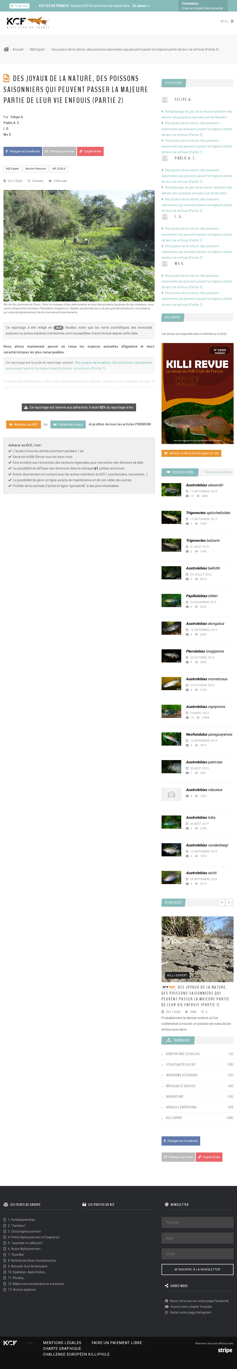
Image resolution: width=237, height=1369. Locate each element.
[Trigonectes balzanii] (171, 545)
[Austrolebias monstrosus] (171, 683)
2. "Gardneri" (16, 1226)
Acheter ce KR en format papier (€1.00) (193, 453)
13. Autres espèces (21, 1289)
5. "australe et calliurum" (25, 1243)
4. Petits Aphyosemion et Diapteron (33, 1237)
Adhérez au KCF (26, 424)
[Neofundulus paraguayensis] (171, 739)
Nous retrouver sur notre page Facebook (199, 1301)
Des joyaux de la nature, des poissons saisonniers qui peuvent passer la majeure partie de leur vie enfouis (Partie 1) (197, 146)
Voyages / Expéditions (181, 1107)
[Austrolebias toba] (171, 822)
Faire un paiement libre (117, 1343)
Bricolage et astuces (180, 1086)
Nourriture (174, 1096)
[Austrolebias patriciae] (171, 766)
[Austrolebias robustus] (171, 794)
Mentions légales (62, 1343)
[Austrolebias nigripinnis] (171, 711)
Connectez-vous (70, 424)
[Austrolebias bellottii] (171, 572)
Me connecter (214, 8)
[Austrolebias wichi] (171, 877)
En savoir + (141, 6)
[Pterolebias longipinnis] (171, 655)
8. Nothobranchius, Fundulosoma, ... (33, 1260)
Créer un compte (192, 8)
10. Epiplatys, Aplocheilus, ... (27, 1272)
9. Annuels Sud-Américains (27, 1266)
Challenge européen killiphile (76, 1354)
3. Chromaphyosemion (24, 1231)
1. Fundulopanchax (21, 1220)
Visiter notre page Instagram (190, 1312)
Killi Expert (37, 49)
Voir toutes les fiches (218, 472)
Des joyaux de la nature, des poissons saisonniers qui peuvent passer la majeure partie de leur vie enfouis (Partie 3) (197, 128)
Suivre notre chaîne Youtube (191, 1307)
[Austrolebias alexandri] (171, 489)
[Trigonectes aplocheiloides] (171, 517)
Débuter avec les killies (183, 1053)
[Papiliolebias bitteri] (171, 600)
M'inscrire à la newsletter (197, 1269)
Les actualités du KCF (181, 1064)
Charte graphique (62, 1348)
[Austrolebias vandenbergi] (171, 849)
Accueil (18, 49)
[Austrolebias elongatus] (171, 628)
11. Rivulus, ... (17, 1278)
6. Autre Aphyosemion (24, 1249)
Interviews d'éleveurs (182, 1075)
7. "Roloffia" (16, 1255)
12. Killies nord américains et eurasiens (35, 1284)
